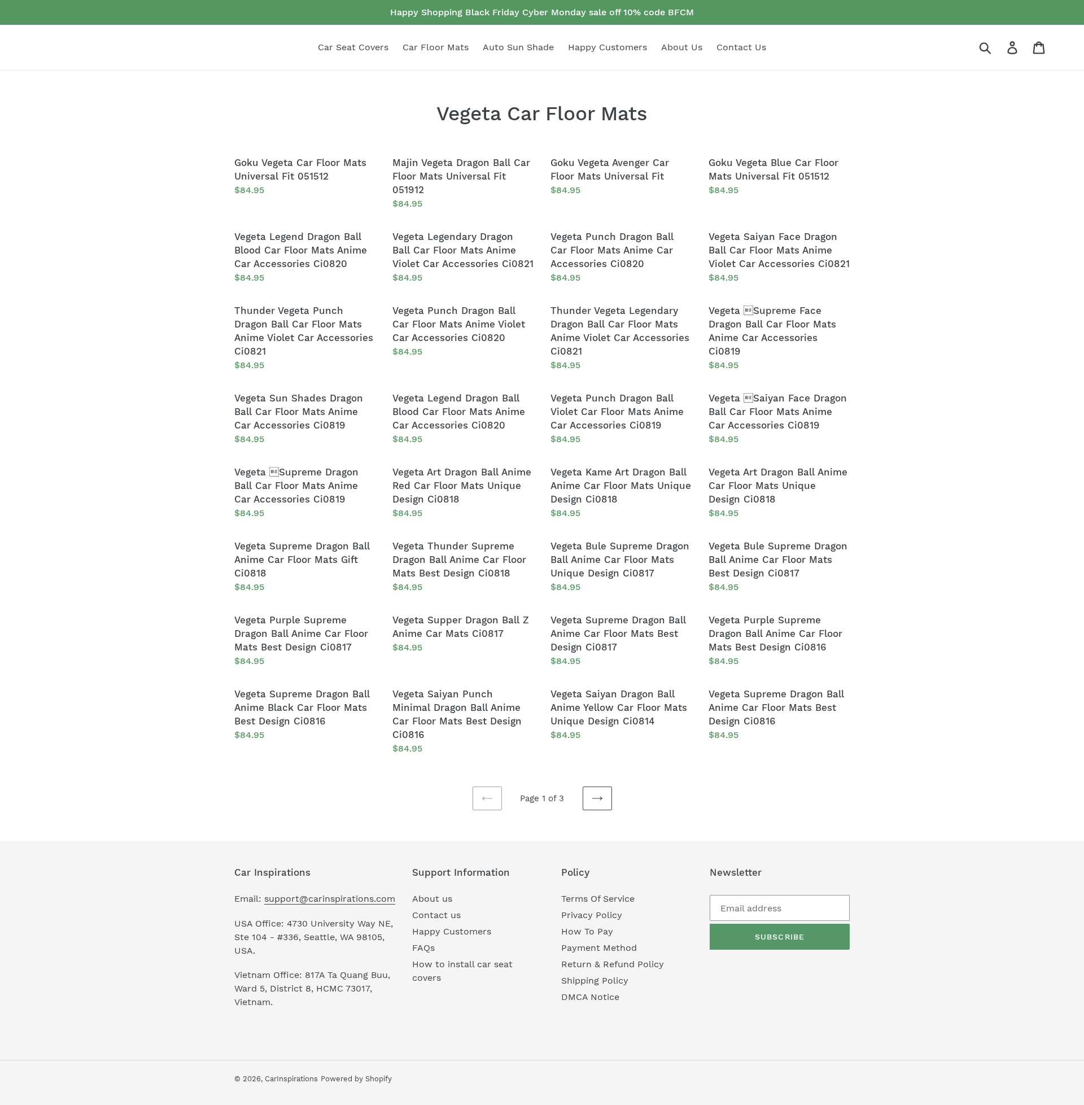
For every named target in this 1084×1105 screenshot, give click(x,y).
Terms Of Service (598, 898)
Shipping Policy (594, 980)
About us (432, 898)
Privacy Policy (591, 915)
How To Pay (587, 931)
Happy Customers (451, 931)
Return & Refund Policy (612, 964)
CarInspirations (291, 1079)
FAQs (423, 947)
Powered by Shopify (356, 1079)
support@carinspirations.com (329, 898)
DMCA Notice (590, 997)
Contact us (436, 915)
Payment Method (599, 947)
